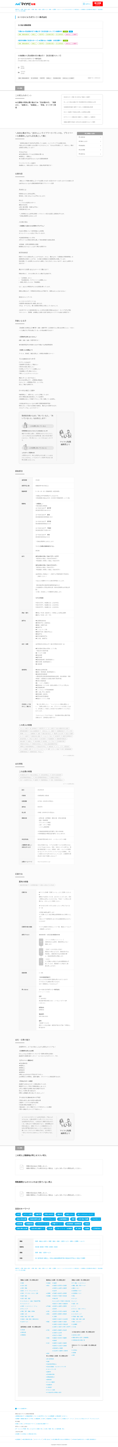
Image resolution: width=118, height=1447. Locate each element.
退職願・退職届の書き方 (22, 1418)
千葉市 (62, 1301)
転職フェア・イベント (68, 1418)
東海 (48, 1314)
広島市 (60, 1335)
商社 (74, 1296)
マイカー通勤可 (51, 1382)
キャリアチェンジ (50, 1219)
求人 (22, 1423)
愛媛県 (65, 1338)
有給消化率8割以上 (52, 1364)
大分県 (60, 1345)
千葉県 (60, 1296)
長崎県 (65, 1343)
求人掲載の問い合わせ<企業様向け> (62, 1439)
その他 (74, 1326)
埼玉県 (55, 1296)
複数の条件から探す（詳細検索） (81, 1337)
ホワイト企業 (28, 1214)
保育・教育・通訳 (25, 1298)
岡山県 (65, 1330)
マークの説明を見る (69, 755)
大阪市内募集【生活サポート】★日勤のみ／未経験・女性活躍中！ (40, 40)
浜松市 (60, 1319)
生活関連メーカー (77, 1293)
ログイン (88, 4)
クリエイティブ (25, 1303)
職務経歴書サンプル (31, 1416)
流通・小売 (75, 1303)
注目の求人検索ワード (37, 1228)
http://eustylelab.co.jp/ (44, 861)
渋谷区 (56, 1247)
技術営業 (19, 1224)
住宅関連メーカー (77, 1290)
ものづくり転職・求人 (37, 1429)
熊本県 (55, 1345)
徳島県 (55, 1338)
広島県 (55, 1332)
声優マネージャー (57, 1224)
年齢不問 (38, 1214)
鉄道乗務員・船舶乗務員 (74, 1224)
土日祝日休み (97, 1228)
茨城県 (55, 1293)
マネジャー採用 (51, 1390)
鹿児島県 (55, 1348)
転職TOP (17, 9)
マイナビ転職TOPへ (22, 1408)
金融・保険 (75, 1311)
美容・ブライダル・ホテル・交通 (29, 1293)
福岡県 (55, 1343)
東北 (48, 1285)
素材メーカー (76, 1288)
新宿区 (42, 1247)
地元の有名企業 (21, 1219)
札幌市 (55, 1283)
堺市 (64, 1326)
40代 (18, 1214)
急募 (48, 1361)
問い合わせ (47, 1439)
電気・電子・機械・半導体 (28, 1311)
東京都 (37, 1247)
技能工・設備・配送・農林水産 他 (29, 1319)
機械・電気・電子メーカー (79, 1285)
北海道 (48, 1283)
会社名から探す (76, 1335)
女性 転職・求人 (49, 1429)
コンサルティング (77, 1314)
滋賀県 (55, 1321)
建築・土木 (24, 1314)
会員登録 (97, 4)
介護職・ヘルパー (57, 9)
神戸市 (69, 1326)
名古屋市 (65, 1319)
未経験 (87, 1228)
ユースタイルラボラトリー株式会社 (71, 9)
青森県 (55, 1285)
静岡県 (60, 1314)
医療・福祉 (34, 9)
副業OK (49, 1371)
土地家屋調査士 (63, 1219)
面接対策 (49, 1418)
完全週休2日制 (50, 1374)
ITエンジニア (24, 1308)
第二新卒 (78, 1228)
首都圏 (48, 1296)
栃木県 (60, 1293)
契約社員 (23, 1332)
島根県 (60, 1330)
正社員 (50, 1228)
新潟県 (55, 1306)
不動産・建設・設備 (78, 1316)
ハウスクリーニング (42, 1224)
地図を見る (42, 1003)
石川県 (60, 1311)
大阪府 (65, 1321)
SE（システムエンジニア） (86, 1214)
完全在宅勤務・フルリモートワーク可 (56, 1366)
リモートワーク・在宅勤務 (64, 1228)
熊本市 (66, 1350)
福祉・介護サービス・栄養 (45, 9)
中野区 (46, 1247)
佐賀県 (60, 1343)
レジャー (75, 1301)
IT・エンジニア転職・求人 (22, 1429)
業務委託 (23, 1335)
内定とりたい (70, 1214)
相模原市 (65, 1303)
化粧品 (87, 1224)
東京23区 (68, 1301)
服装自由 (49, 1379)
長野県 (65, 1306)
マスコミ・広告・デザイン (79, 1308)
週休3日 (59, 1214)
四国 (48, 1338)
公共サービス (24, 1321)
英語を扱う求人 (33, 1434)
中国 (48, 1330)
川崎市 (60, 1303)
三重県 (55, 1316)
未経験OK (49, 1384)
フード (74, 1306)
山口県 (60, 1332)
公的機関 (75, 1324)
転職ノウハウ (57, 1418)
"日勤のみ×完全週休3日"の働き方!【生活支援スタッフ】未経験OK (40, 31)
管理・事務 (24, 1288)
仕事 (43, 1418)
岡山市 (55, 1335)
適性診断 (58, 1416)
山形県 (60, 1288)
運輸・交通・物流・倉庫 (79, 1319)
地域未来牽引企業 (35, 1219)
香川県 (60, 1338)
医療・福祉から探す (25, 9)
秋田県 (55, 1288)
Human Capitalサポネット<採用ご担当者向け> (84, 1439)
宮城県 (65, 1285)
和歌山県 (65, 1324)
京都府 (60, 1321)
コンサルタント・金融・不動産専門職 (30, 1301)
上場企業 (49, 1387)
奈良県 (60, 1324)
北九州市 (55, 1350)
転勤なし (46, 1258)
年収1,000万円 (49, 1214)
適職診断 (37, 1418)
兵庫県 (55, 1324)
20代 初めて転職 (83, 1219)
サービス (75, 1298)
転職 (17, 1423)
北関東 (48, 1293)
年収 (32, 1418)
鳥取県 (55, 1330)
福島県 (65, 1288)
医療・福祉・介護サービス (43, 1252)
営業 (22, 1283)
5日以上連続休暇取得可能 (57, 1258)
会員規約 (18, 1439)
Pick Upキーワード (30, 1423)
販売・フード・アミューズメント (29, 1290)
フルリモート (96, 1219)
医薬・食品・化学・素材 (27, 1316)
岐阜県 (55, 1314)
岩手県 (60, 1285)
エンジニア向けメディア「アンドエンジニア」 (88, 1418)
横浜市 (55, 1303)
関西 (48, 1321)
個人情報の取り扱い (28, 1439)
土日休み (75, 1350)
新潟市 (55, 1308)
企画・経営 (24, 1285)
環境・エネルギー (77, 1321)
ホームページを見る (45, 991)
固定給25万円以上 (70, 1258)
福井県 (65, 1311)
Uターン (65, 1416)
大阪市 (60, 1326)
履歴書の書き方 (20, 1416)
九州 (48, 1343)
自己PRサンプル (43, 1416)
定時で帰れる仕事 (22, 1228)
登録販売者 (29, 1224)
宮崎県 (65, 1345)
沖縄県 (61, 1348)
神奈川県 (55, 1298)
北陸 (48, 1311)
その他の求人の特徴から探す (54, 1392)
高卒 (74, 1355)
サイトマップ (38, 1439)
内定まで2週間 (81, 1258)
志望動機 (52, 1416)
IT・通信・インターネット (79, 1283)
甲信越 (48, 1306)
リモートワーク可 (51, 1369)
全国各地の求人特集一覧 (79, 1340)
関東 (73, 1219)
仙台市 (55, 1290)
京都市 (55, 1326)
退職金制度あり (51, 1377)
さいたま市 (56, 1301)
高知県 (55, 1340)
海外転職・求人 (60, 1429)
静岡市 (55, 1319)
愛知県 (65, 1314)
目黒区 (51, 1247)
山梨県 (60, 1306)
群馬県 (65, 1293)
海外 (48, 1353)
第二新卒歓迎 (39, 1258)
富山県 (55, 1311)
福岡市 (61, 1350)
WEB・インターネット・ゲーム (29, 1306)
